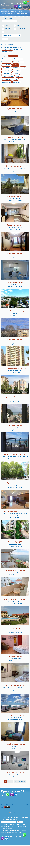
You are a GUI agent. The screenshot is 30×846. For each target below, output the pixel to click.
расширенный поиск (9, 21)
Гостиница (20, 61)
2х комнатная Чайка (15, 341)
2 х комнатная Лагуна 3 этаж (15, 227)
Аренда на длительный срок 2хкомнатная (15, 139)
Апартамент (15, 67)
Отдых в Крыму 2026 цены (12, 819)
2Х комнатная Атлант (15, 198)
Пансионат (17, 70)
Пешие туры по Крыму (8, 76)
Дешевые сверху (6, 58)
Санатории (19, 76)
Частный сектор (6, 64)
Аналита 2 (15, 746)
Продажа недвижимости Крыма (10, 815)
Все (14, 61)
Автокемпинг (16, 82)
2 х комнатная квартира (15, 658)
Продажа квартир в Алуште (15, 370)
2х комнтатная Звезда (15, 774)
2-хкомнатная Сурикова (15, 544)
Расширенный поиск (7, 51)
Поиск (5, 39)
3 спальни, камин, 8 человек (15, 427)
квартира (15, 64)
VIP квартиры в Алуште (15, 399)
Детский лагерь (6, 82)
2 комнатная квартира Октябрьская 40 (15, 111)
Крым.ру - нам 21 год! (16, 3)
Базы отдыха (15, 73)
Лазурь (15, 485)
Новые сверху (13, 56)
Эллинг (23, 67)
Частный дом (5, 67)
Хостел (16, 79)
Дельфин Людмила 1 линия (15, 572)
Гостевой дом (5, 73)
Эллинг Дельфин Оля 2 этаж (15, 601)
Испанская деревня (15, 630)
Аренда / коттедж (7, 70)
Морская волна (15, 284)
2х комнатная (15, 255)
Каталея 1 (15, 313)
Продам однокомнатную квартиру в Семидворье (15, 456)
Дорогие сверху (18, 58)
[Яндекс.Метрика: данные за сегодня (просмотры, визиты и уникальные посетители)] (13, 813)
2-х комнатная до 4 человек (15, 717)
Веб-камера (5, 5)
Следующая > (21, 781)
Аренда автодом (6, 79)
